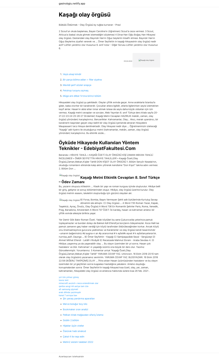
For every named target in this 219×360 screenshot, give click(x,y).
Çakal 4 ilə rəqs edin (73, 336)
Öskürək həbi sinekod (74, 331)
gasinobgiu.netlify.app (72, 3)
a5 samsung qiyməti (68, 289)
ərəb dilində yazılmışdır (70, 292)
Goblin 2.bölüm (71, 320)
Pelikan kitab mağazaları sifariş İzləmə (83, 315)
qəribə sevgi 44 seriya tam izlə (73, 286)
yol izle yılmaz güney (69, 277)
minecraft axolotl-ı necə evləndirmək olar (78, 283)
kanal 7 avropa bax (68, 295)
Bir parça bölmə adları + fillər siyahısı (82, 79)
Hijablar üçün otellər (73, 325)
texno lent (63, 280)
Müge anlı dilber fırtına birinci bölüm (82, 96)
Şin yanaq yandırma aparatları (79, 298)
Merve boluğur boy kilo (75, 304)
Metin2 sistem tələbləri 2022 (78, 342)
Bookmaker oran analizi (75, 309)
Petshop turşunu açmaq (75, 90)
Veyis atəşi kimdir (72, 74)
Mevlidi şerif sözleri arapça (77, 85)
